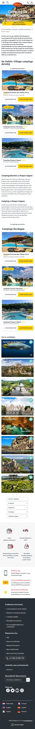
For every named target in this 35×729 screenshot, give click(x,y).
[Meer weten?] (17, 368)
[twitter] (12, 690)
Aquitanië (11, 507)
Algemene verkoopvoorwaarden (16, 613)
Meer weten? (26, 373)
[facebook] (8, 690)
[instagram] (22, 690)
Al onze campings (13, 499)
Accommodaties (10, 99)
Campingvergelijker (12, 617)
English (8, 707)
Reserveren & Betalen (13, 641)
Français (24, 703)
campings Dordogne (13, 229)
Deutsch (24, 711)
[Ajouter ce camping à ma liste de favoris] (30, 73)
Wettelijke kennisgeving (14, 620)
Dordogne (11, 512)
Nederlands (9, 703)
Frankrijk (11, 503)
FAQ (8, 637)
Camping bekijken (25, 99)
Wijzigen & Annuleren (13, 645)
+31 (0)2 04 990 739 (16, 658)
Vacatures (10, 669)
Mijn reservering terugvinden (15, 653)
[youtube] (17, 690)
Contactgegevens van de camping (16, 609)
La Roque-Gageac (13, 516)
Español (23, 707)
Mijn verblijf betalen (13, 649)
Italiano (8, 711)
